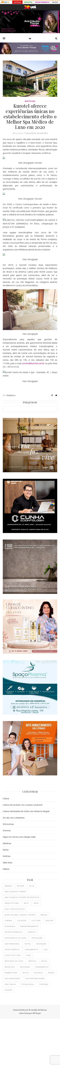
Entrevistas (8, 824)
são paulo (10, 984)
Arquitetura (12, 903)
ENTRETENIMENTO (42, 2)
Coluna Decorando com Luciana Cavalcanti (22, 804)
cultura (36, 920)
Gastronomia (12, 944)
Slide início (7, 862)
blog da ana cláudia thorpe (20, 915)
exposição (37, 938)
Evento (32, 932)
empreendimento (29, 926)
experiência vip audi (16, 938)
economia (10, 926)
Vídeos (6, 868)
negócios (10, 967)
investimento (12, 949)
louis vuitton (13, 955)
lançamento (31, 949)
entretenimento (14, 932)
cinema (8, 920)
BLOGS (55, 2)
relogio (38, 973)
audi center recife (15, 909)
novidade (25, 967)
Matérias (7, 843)
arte (26, 903)
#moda (8, 886)
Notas (6, 849)
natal (44, 961)
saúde (51, 973)
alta (31, 886)
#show (20, 886)
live (45, 949)
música (32, 961)
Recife (25, 973)
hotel (28, 944)
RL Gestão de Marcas (38, 1010)
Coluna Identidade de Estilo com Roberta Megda (26, 811)
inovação (41, 944)
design (49, 920)
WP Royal (36, 1013)
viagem (8, 990)
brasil (44, 915)
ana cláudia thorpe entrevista (22, 897)
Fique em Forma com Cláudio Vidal (19, 836)
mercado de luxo (14, 961)
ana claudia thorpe (15, 891)
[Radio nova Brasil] (30, 53)
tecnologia (27, 984)
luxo (28, 955)
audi (36, 903)
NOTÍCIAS (17, 2)
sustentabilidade (35, 978)
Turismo (43, 984)
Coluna (6, 798)
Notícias (30, 101)
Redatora (11, 395)
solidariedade (12, 978)
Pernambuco (42, 967)
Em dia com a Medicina (13, 817)
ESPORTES (28, 2)
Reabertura (11, 973)
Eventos (7, 830)
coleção (21, 920)
